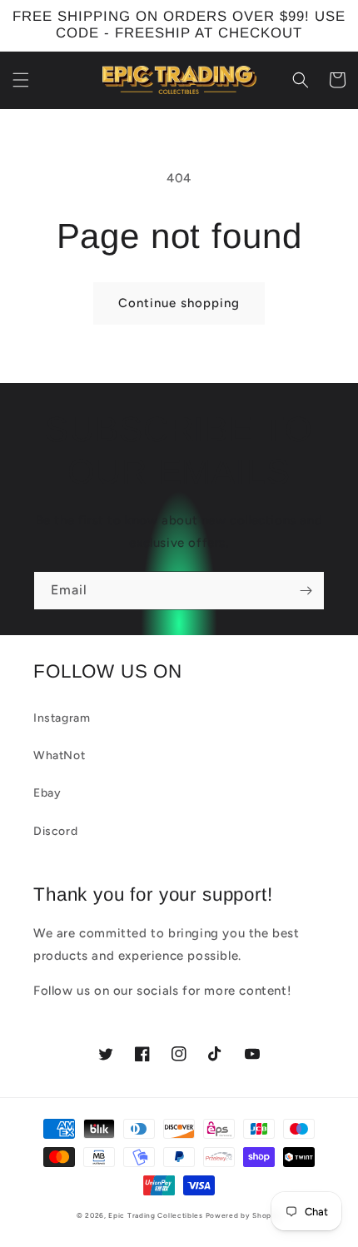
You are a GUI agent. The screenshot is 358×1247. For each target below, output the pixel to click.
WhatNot (59, 755)
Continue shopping (179, 303)
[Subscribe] (305, 590)
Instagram (61, 718)
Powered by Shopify (244, 1215)
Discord (55, 831)
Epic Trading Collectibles (155, 1215)
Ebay (47, 793)
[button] (20, 80)
